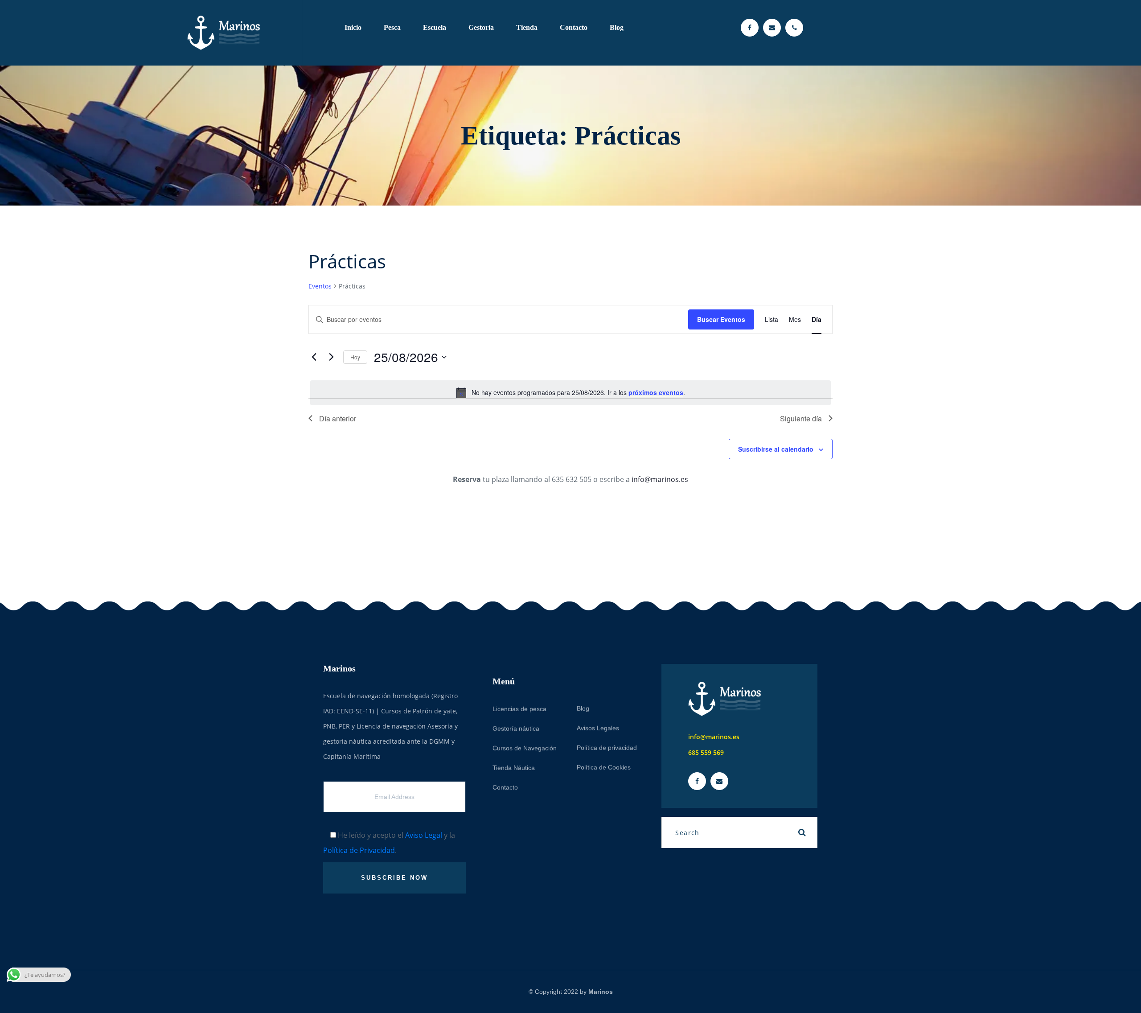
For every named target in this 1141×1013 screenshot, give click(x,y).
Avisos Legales (598, 715)
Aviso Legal (423, 835)
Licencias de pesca (519, 696)
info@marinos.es (660, 479)
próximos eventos (655, 392)
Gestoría (481, 27)
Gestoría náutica (516, 715)
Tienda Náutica (514, 754)
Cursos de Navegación (525, 735)
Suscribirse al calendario (775, 449)
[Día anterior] (313, 357)
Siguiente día (801, 418)
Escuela (434, 27)
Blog (617, 27)
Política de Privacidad (359, 850)
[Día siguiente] (331, 357)
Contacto (573, 27)
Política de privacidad (607, 734)
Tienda (527, 27)
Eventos (320, 286)
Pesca (392, 27)
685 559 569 (706, 752)
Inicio (353, 27)
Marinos (600, 991)
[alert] (570, 392)
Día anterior (337, 418)
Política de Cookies (604, 754)
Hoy (355, 357)
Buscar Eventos (721, 319)
